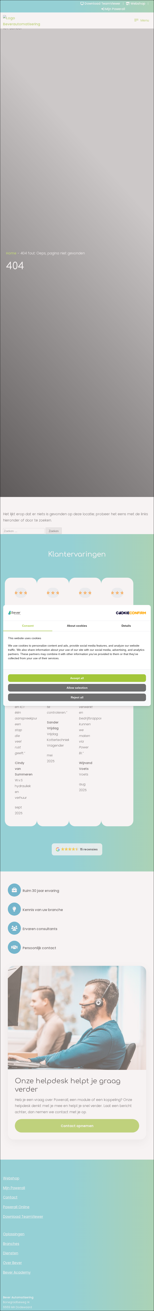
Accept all (77, 678)
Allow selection (77, 687)
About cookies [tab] (77, 625)
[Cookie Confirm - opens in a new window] (131, 613)
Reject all (77, 697)
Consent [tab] (28, 625)
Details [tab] (126, 625)
